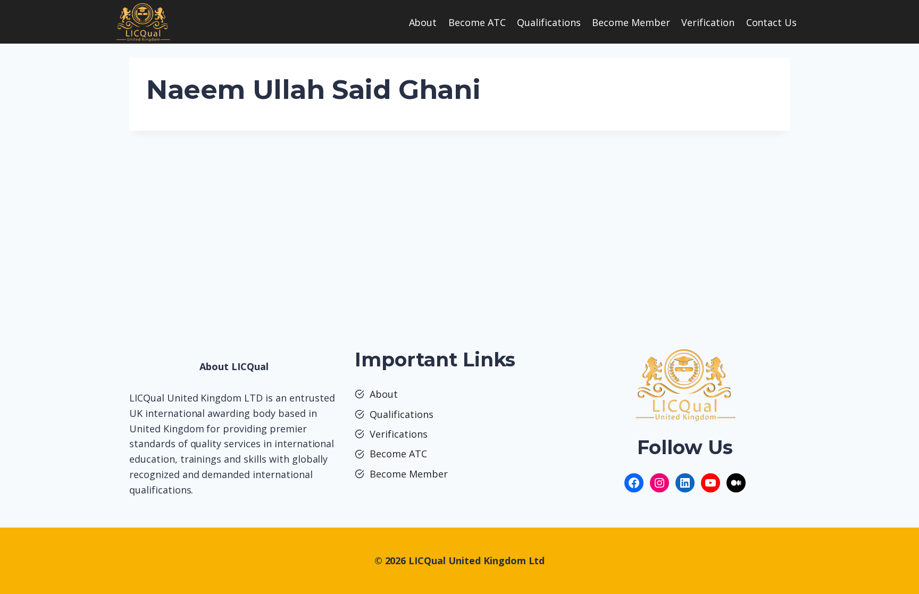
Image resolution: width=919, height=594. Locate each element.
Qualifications (549, 22)
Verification (707, 22)
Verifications (399, 434)
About (423, 22)
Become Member (631, 22)
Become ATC (477, 22)
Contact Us (771, 22)
